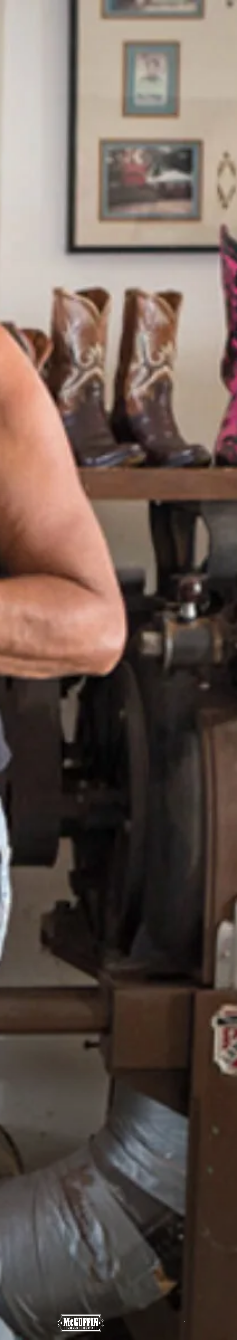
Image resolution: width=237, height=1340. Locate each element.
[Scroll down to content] (183, 1321)
